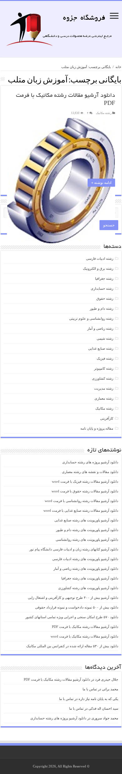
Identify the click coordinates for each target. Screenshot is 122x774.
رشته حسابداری (102, 288)
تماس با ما (90, 689)
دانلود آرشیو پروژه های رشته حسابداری (90, 462)
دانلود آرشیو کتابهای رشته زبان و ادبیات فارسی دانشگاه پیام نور (73, 549)
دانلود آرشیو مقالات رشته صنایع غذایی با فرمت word (80, 510)
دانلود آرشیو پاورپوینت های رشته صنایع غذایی (86, 520)
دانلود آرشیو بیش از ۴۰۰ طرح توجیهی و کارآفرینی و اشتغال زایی (73, 597)
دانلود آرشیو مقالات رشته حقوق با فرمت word (85, 491)
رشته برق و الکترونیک (98, 268)
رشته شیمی (105, 338)
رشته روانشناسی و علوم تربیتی (91, 318)
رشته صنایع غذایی (100, 348)
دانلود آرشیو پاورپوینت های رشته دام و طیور (87, 530)
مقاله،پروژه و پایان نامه (96, 428)
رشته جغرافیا (104, 278)
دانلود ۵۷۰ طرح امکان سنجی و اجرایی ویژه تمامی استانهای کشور (71, 617)
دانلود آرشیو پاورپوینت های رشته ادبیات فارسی (85, 559)
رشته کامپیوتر (103, 368)
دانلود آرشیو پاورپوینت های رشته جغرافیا (89, 578)
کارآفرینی (106, 418)
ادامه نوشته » (101, 182)
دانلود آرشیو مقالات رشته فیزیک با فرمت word (85, 481)
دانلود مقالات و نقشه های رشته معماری (90, 472)
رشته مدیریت (103, 388)
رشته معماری (103, 398)
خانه (118, 67)
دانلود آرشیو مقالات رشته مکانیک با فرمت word (84, 636)
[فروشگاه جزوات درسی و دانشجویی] (61, 31)
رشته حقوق (104, 298)
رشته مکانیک (103, 113)
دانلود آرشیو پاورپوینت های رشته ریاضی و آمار (85, 568)
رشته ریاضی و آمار (100, 328)
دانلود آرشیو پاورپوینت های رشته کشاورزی (88, 588)
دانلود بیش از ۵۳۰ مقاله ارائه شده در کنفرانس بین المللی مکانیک (72, 646)
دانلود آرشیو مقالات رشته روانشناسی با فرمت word (81, 501)
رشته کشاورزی (102, 378)
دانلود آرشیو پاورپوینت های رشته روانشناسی (87, 539)
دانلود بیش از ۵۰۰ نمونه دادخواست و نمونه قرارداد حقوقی (76, 607)
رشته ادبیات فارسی (99, 258)
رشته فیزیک (105, 358)
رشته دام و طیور (101, 308)
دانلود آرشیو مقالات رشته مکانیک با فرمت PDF (85, 627)
